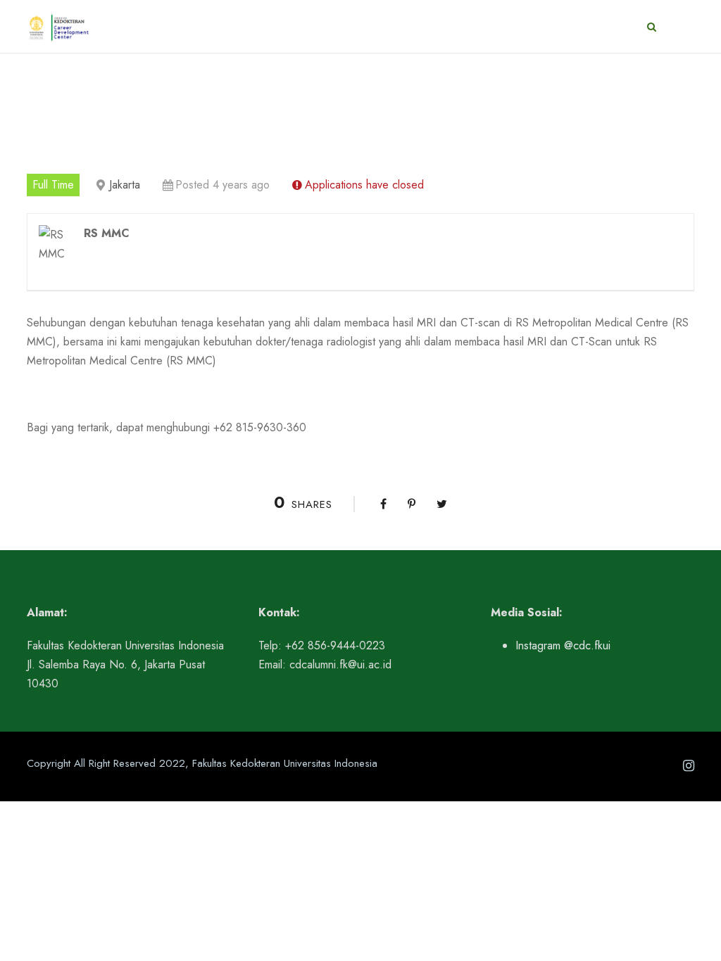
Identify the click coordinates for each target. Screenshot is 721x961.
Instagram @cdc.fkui (562, 645)
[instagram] (688, 766)
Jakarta (124, 185)
